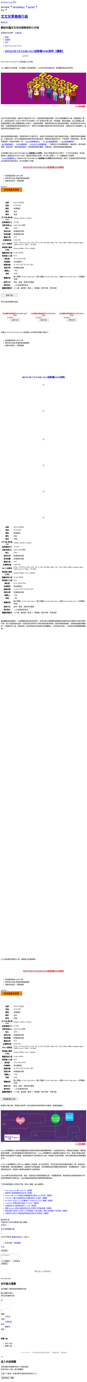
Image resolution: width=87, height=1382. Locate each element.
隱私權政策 (55, 1352)
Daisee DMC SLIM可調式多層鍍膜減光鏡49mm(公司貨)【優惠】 (29, 1195)
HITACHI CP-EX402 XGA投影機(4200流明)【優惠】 (34, 51)
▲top (3, 1246)
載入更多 (4, 1251)
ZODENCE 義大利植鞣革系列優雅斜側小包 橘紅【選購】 (26, 1198)
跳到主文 (4, 22)
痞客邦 (14, 1237)
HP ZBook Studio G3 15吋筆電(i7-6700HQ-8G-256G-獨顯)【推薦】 (29, 1201)
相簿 (6, 37)
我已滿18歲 (5, 1378)
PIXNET (27, 1352)
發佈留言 (4, 1263)
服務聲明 (63, 1352)
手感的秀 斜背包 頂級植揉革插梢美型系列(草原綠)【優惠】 (27, 1213)
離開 (12, 1378)
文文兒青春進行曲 (14, 16)
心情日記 (18, 33)
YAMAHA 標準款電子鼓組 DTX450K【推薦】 (22, 1203)
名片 (6, 42)
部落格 (7, 40)
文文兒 (3, 1225)
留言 (19, 1237)
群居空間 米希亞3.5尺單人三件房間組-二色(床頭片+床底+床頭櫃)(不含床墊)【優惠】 (36, 1211)
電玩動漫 (17, 1243)
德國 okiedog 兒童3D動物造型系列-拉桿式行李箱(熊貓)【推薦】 (28, 1208)
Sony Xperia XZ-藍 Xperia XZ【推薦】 (19, 1190)
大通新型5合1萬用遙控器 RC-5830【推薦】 (21, 1206)
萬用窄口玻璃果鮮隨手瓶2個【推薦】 (19, 1193)
